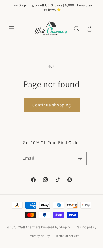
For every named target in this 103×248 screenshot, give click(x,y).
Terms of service (68, 236)
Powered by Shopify (56, 227)
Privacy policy (39, 236)
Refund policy (86, 227)
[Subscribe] (80, 158)
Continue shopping (51, 105)
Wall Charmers (29, 227)
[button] (11, 28)
